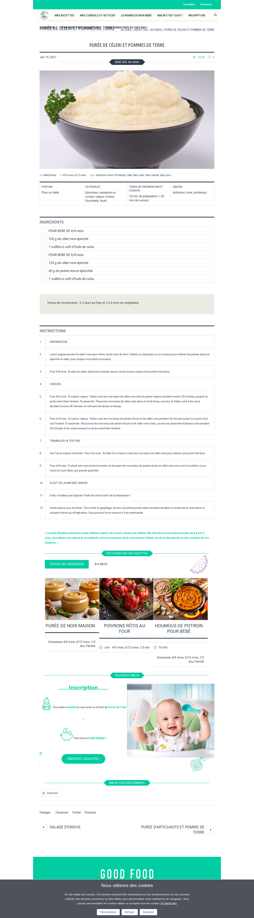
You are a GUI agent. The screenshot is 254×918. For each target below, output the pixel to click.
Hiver (110, 175)
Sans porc (165, 175)
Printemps (120, 175)
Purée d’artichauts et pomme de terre (172, 830)
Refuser (129, 912)
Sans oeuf (138, 175)
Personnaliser (108, 912)
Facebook (62, 812)
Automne (101, 175)
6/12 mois (80, 175)
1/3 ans (145, 647)
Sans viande (152, 175)
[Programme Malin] (127, 874)
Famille (90, 646)
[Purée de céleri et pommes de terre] (127, 119)
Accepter (148, 912)
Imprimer (52, 793)
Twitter (76, 812)
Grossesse (55, 642)
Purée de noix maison (70, 625)
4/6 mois (156, 29)
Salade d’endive (65, 827)
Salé (129, 175)
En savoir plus (169, 903)
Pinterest (90, 812)
